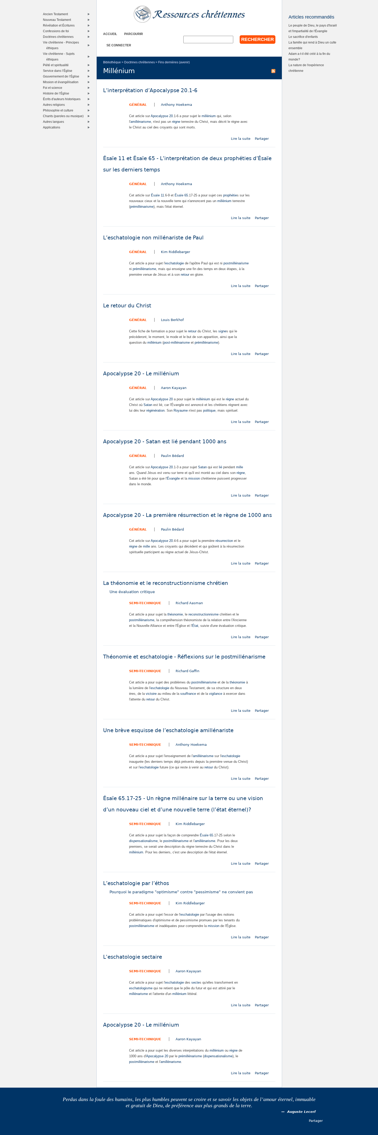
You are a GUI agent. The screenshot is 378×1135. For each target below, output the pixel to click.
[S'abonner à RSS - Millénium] (273, 70)
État (195, 626)
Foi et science (53, 87)
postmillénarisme (236, 263)
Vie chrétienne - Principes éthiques (62, 45)
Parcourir (133, 34)
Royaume (181, 410)
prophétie (230, 195)
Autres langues (54, 121)
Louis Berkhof (172, 320)
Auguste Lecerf (301, 1112)
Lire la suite (240, 139)
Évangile (173, 478)
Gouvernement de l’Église (62, 76)
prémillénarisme (142, 207)
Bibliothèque (112, 62)
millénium (209, 116)
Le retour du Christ (127, 306)
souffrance (188, 694)
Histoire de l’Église (57, 93)
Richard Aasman (189, 603)
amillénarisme (140, 122)
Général (138, 105)
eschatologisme (140, 988)
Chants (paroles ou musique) (64, 116)
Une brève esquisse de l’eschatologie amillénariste (168, 730)
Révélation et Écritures (60, 25)
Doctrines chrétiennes (139, 62)
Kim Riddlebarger (175, 252)
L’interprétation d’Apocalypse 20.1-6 (150, 90)
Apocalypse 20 (162, 116)
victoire (151, 694)
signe (222, 331)
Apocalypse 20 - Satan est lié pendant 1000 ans (164, 442)
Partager (262, 139)
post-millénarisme (177, 342)
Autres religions (55, 104)
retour (185, 274)
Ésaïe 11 (157, 195)
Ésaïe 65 (181, 195)
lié (220, 467)
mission (194, 478)
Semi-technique (145, 603)
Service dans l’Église (59, 70)
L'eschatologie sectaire (132, 957)
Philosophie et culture (59, 110)
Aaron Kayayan (173, 388)
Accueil (110, 34)
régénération (155, 410)
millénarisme (138, 994)
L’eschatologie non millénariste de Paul (153, 238)
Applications (52, 127)
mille (239, 467)
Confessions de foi (57, 31)
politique (209, 410)
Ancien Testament (56, 14)
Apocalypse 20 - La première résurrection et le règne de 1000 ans (187, 515)
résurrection (224, 541)
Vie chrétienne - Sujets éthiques (60, 56)
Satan (147, 405)
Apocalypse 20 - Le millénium (141, 374)
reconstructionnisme (203, 614)
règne (176, 122)
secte (195, 982)
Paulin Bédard (172, 456)
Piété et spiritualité (57, 65)
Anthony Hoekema (176, 105)
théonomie (175, 614)
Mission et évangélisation (62, 82)
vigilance (215, 694)
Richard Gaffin (187, 671)
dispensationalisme (143, 841)
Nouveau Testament (58, 19)
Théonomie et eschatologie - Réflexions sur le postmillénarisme (184, 657)
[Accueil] (189, 14)
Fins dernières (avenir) (174, 62)
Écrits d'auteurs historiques (63, 99)
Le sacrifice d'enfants (303, 36)
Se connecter (118, 45)
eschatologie (174, 263)
